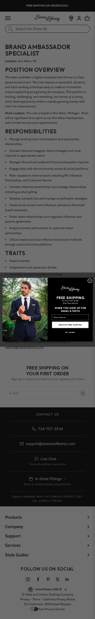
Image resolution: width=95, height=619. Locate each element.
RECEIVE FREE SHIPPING (70, 325)
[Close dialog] (90, 281)
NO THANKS (70, 332)
